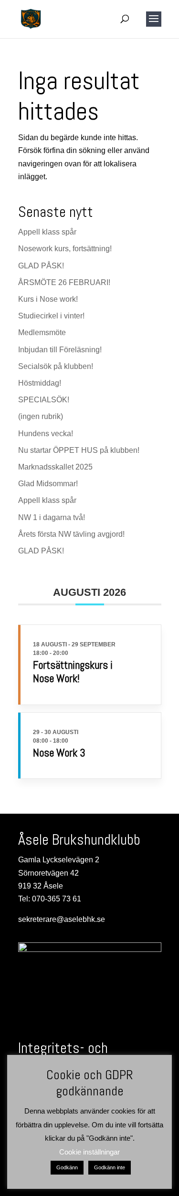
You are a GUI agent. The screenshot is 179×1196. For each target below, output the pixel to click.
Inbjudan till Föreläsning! (60, 350)
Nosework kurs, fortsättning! (65, 249)
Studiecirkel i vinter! (51, 316)
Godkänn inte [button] (109, 1167)
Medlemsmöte (42, 332)
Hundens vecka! (45, 433)
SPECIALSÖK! (43, 400)
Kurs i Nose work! (48, 299)
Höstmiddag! (39, 383)
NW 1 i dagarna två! (51, 517)
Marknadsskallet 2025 (55, 467)
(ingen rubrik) (40, 416)
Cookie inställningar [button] (89, 1152)
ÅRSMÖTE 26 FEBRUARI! (64, 282)
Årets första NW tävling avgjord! (71, 534)
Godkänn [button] (67, 1167)
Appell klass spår (47, 232)
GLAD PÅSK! (41, 266)
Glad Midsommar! (48, 484)
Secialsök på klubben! (55, 366)
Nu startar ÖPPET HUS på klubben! (78, 450)
